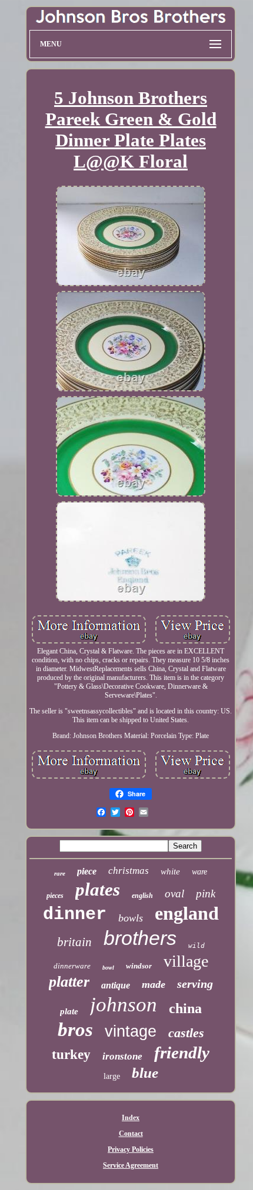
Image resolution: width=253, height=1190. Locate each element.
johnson (123, 1004)
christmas (128, 870)
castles (186, 1032)
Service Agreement (130, 1165)
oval (174, 893)
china (185, 1008)
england (187, 913)
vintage (131, 1031)
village (186, 961)
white (170, 871)
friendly (181, 1052)
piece (86, 871)
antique (115, 985)
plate (69, 1011)
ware (199, 871)
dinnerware (72, 965)
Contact (131, 1133)
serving (195, 983)
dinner (74, 914)
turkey (71, 1054)
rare (59, 873)
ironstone (122, 1056)
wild (196, 946)
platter (69, 981)
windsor (139, 965)
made (153, 984)
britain (74, 942)
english (142, 895)
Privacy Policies (131, 1149)
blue (145, 1073)
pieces (55, 895)
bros (75, 1029)
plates (97, 889)
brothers (140, 938)
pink (205, 893)
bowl (108, 967)
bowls (130, 918)
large (112, 1076)
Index (130, 1118)
